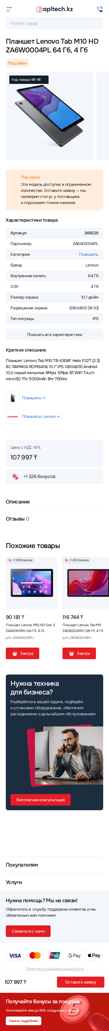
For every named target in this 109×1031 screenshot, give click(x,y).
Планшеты (89, 254)
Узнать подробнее (23, 1021)
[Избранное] (51, 563)
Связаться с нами (28, 931)
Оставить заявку (80, 982)
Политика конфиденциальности (55, 968)
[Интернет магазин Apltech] (54, 9)
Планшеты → (33, 397)
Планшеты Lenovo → (41, 416)
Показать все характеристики (54, 334)
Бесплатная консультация (41, 799)
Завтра (26, 653)
